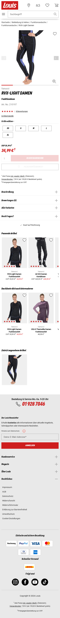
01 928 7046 (33, 404)
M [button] (33, 128)
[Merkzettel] (47, 5)
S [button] (20, 128)
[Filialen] (29, 5)
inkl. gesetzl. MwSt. (18, 176)
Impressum (7, 487)
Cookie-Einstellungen (11, 518)
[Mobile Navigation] (3, 14)
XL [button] (8, 135)
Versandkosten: (7, 179)
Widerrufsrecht (8, 501)
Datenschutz (7, 496)
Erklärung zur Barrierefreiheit (14, 509)
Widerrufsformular (10, 505)
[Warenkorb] (56, 5)
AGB (4, 492)
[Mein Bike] (38, 5)
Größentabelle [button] (7, 116)
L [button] (46, 128)
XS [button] (8, 128)
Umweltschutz (8, 514)
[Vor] (56, 58)
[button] (55, 14)
